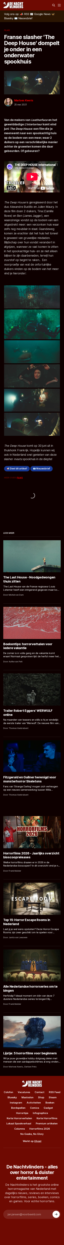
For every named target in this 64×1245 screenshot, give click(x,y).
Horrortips (22, 1113)
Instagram (16, 1102)
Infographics (40, 1113)
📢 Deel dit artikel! (17, 468)
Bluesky (12, 1097)
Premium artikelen (47, 1123)
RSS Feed (54, 1092)
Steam (53, 1097)
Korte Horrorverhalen (19, 1118)
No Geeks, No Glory (32, 1133)
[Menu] (59, 5)
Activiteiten (34, 1102)
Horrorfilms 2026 (39, 1128)
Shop (41, 1097)
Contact (39, 1092)
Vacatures (24, 1092)
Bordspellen (18, 1107)
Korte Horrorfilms (47, 1118)
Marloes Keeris (23, 100)
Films (7, 30)
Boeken (49, 1102)
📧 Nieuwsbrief (41, 468)
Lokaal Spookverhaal (18, 1123)
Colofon (8, 1092)
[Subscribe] (56, 1214)
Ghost (37, 1141)
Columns (19, 1128)
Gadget (48, 1107)
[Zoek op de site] (53, 5)
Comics (34, 1107)
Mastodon (27, 1097)
